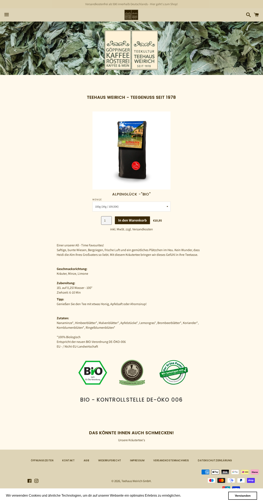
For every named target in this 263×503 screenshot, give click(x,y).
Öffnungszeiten (42, 460)
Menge (97, 199)
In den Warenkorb (132, 220)
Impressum (137, 460)
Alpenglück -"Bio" (131, 194)
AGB (86, 460)
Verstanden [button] (243, 495)
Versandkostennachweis (171, 460)
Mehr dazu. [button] (190, 495)
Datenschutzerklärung (215, 460)
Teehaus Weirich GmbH (136, 481)
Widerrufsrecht (109, 460)
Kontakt (68, 460)
